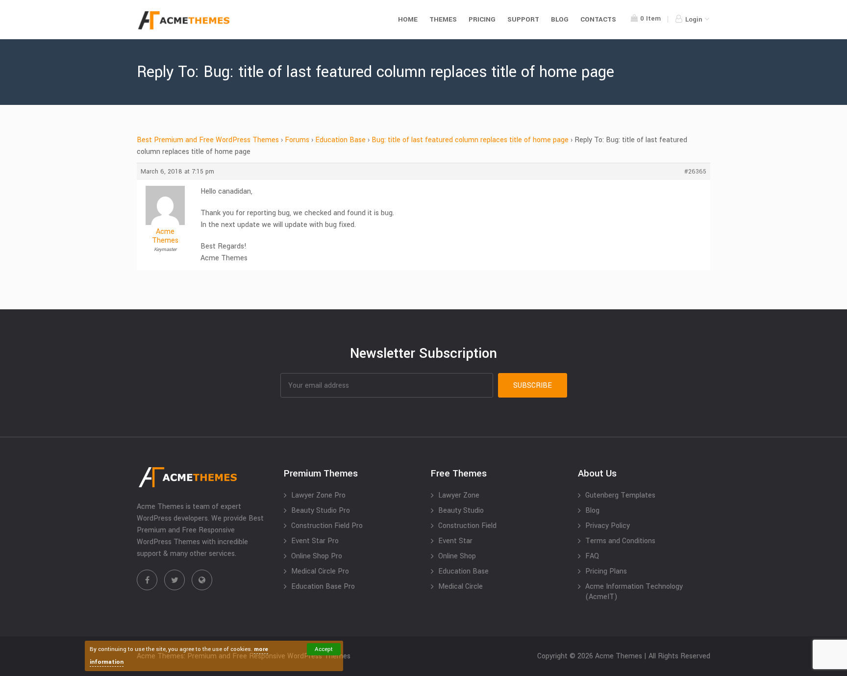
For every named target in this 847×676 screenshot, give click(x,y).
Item (650, 18)
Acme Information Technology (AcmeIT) (634, 591)
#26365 (695, 171)
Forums (297, 140)
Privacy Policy (607, 526)
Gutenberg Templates (620, 495)
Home (408, 19)
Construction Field (467, 526)
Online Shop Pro (316, 556)
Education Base (340, 140)
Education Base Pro (323, 586)
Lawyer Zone (458, 495)
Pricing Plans (606, 571)
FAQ (592, 556)
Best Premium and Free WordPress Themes (208, 140)
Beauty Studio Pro (320, 510)
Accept (324, 649)
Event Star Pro (315, 541)
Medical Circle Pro (320, 571)
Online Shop (457, 556)
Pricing (482, 19)
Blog (560, 19)
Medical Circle (460, 586)
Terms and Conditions (620, 541)
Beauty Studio (461, 510)
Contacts (598, 19)
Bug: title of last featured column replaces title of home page (470, 140)
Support (523, 19)
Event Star (455, 541)
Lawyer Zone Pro (318, 495)
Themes (443, 19)
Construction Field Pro (327, 526)
